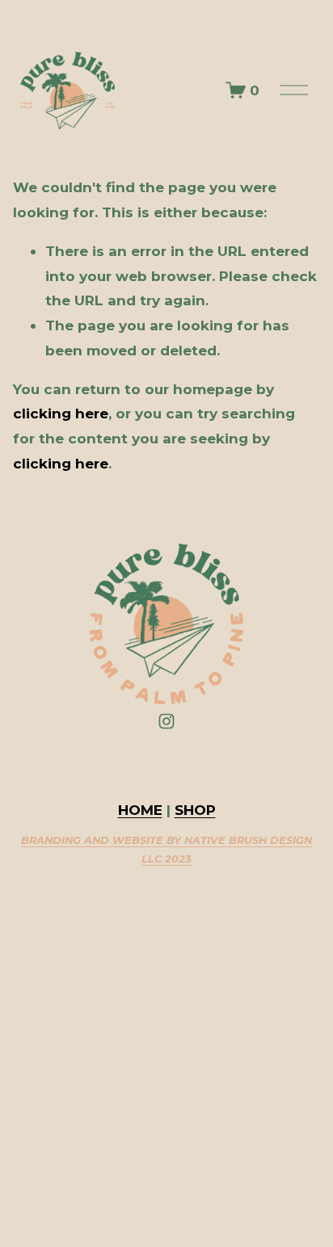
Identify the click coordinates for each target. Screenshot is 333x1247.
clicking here (60, 413)
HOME (140, 809)
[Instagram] (166, 721)
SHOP (195, 809)
